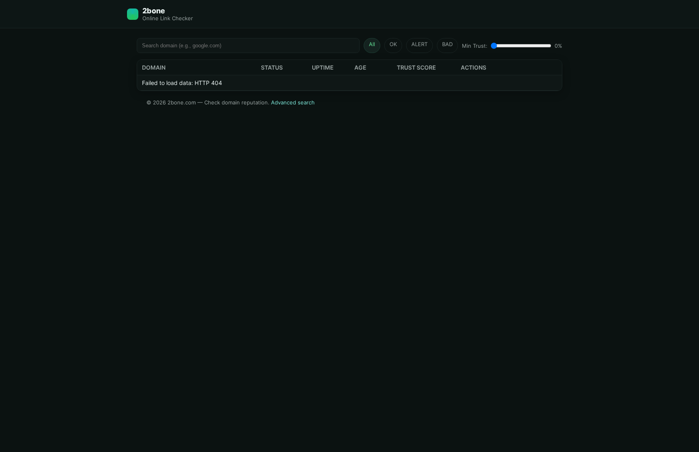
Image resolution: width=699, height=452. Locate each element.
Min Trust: (474, 45)
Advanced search (293, 102)
